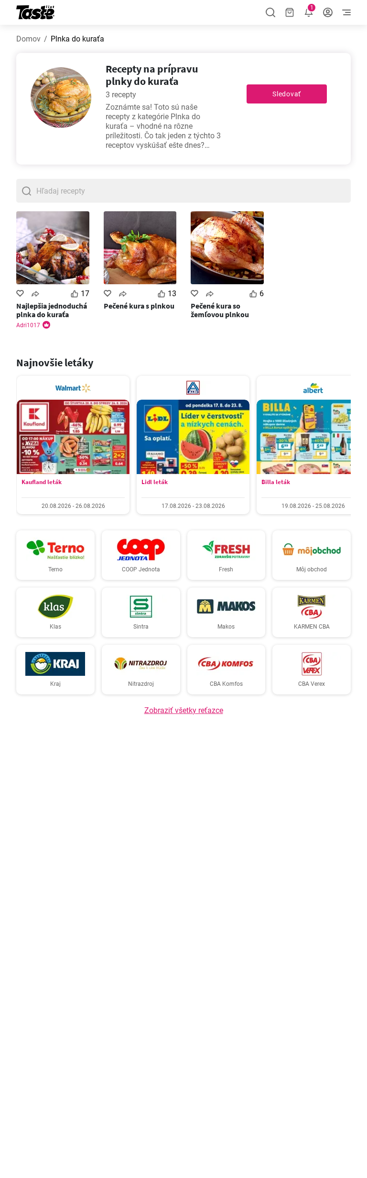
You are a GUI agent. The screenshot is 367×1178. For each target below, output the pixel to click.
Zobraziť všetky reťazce (183, 710)
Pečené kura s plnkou (139, 305)
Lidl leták (154, 482)
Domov (28, 38)
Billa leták (275, 482)
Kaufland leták (42, 482)
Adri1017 (28, 325)
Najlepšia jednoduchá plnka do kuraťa (51, 310)
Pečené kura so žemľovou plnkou (220, 310)
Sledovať (286, 94)
